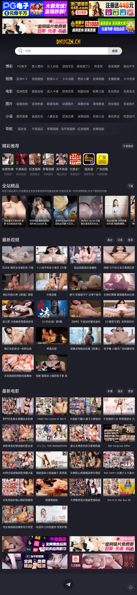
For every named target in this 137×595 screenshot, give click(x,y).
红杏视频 (83, 129)
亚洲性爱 (22, 91)
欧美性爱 (68, 91)
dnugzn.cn (68, 41)
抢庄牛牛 (129, 66)
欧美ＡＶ (52, 79)
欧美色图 (52, 104)
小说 (9, 116)
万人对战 (52, 66)
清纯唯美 (98, 104)
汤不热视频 (68, 129)
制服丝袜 (83, 91)
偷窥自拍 (22, 104)
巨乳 (120, 240)
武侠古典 (68, 116)
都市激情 (22, 116)
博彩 (9, 66)
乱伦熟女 (114, 91)
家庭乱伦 (37, 116)
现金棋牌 (114, 66)
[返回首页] (130, 587)
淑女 (120, 391)
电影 (9, 91)
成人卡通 (52, 91)
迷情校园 (83, 116)
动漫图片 (68, 104)
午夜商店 (37, 129)
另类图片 (129, 104)
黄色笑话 (114, 116)
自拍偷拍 (37, 79)
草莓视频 (52, 129)
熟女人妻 (83, 79)
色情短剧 (98, 129)
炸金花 (98, 66)
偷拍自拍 (37, 91)
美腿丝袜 (83, 104)
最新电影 (10, 391)
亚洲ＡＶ (22, 79)
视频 (9, 78)
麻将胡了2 (83, 66)
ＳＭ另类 (129, 79)
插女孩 (22, 129)
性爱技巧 (129, 116)
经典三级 (98, 91)
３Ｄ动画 (68, 79)
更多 (130, 240)
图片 (9, 103)
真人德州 (37, 66)
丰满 (109, 391)
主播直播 (114, 79)
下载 (130, 186)
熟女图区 (114, 104)
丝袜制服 (98, 79)
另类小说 (98, 116)
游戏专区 (68, 66)
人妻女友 (52, 116)
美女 (109, 240)
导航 (9, 128)
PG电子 (22, 66)
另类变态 (129, 91)
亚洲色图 (37, 104)
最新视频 (10, 240)
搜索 (115, 51)
